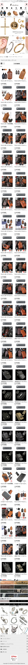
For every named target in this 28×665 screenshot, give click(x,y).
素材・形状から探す (23, 604)
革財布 (5, 604)
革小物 (14, 604)
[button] (1, 4)
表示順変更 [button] (17, 63)
